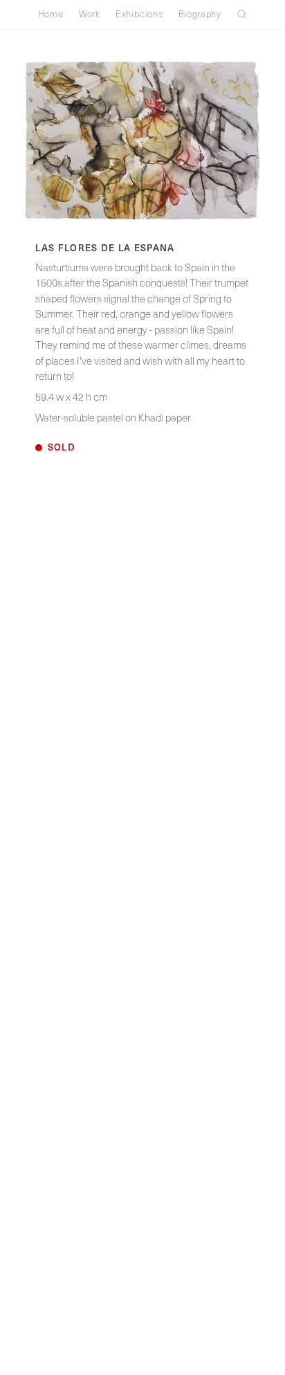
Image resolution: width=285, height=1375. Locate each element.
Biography (199, 14)
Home (51, 14)
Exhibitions (139, 14)
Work (89, 14)
